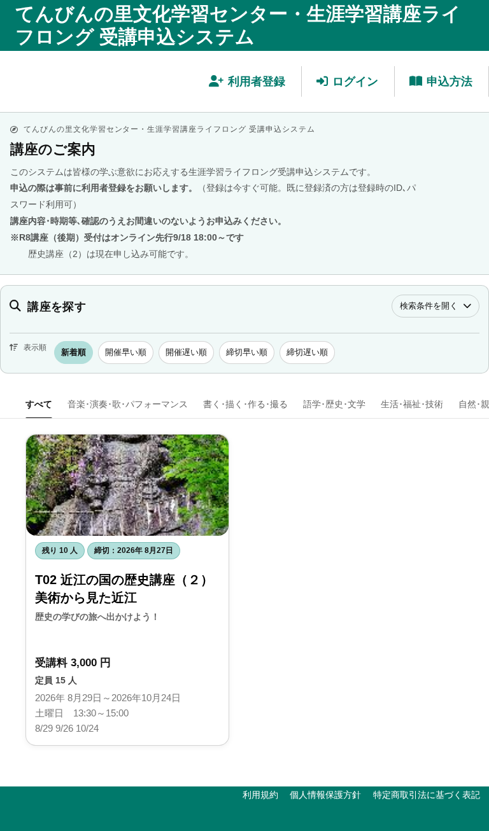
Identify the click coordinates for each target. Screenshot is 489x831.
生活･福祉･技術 (412, 404)
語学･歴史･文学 (334, 404)
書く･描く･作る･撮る (245, 404)
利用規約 (260, 795)
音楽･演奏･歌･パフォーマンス (127, 404)
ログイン (355, 81)
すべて (38, 404)
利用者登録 (256, 81)
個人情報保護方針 (325, 795)
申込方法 (449, 81)
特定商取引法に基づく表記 (426, 795)
